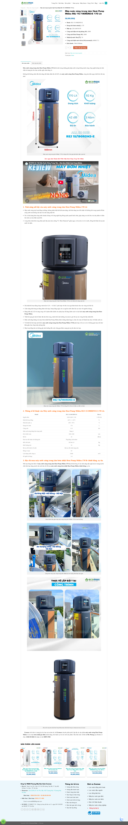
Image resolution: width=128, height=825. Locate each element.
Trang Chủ (54, 3)
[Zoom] (29, 42)
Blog (96, 3)
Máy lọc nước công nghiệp (97, 805)
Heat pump (76, 3)
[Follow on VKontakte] (43, 809)
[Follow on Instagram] (24, 809)
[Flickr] (40, 809)
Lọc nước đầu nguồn (96, 790)
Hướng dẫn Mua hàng (73, 787)
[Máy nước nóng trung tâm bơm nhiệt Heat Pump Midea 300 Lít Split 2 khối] (75, 757)
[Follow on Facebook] (22, 809)
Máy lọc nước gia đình (96, 796)
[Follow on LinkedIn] (35, 809)
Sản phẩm (68, 3)
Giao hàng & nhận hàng (73, 794)
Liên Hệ (101, 3)
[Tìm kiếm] (106, 3)
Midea (72, 55)
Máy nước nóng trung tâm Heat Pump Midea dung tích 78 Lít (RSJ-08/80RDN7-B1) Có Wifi (31, 770)
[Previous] (30, 27)
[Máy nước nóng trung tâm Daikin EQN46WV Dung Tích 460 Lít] (97, 757)
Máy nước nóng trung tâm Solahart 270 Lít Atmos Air (53, 769)
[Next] (60, 27)
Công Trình (90, 3)
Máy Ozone (83, 3)
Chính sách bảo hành (72, 797)
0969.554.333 (35, 795)
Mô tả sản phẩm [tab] (26, 63)
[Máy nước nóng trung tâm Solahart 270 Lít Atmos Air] (53, 757)
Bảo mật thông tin (72, 802)
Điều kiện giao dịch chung (74, 805)
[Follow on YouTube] (38, 809)
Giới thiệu (61, 3)
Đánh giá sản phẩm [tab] (36, 63)
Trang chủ (23, 7)
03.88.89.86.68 (46, 795)
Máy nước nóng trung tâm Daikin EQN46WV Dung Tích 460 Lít (97, 769)
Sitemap (41, 823)
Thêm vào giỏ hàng (80, 47)
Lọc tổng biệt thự (94, 793)
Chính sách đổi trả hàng (73, 800)
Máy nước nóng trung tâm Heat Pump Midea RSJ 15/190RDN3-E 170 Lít (73, 411)
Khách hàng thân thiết (73, 792)
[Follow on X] (30, 809)
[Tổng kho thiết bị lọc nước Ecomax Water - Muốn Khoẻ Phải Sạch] (27, 3)
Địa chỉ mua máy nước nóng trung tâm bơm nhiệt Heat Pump (50, 460)
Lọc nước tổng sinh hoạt (97, 787)
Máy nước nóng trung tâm (33, 7)
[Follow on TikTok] (27, 809)
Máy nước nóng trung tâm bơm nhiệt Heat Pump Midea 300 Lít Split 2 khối (75, 770)
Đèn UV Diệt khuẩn (95, 802)
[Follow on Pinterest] (32, 809)
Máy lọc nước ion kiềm (96, 799)
